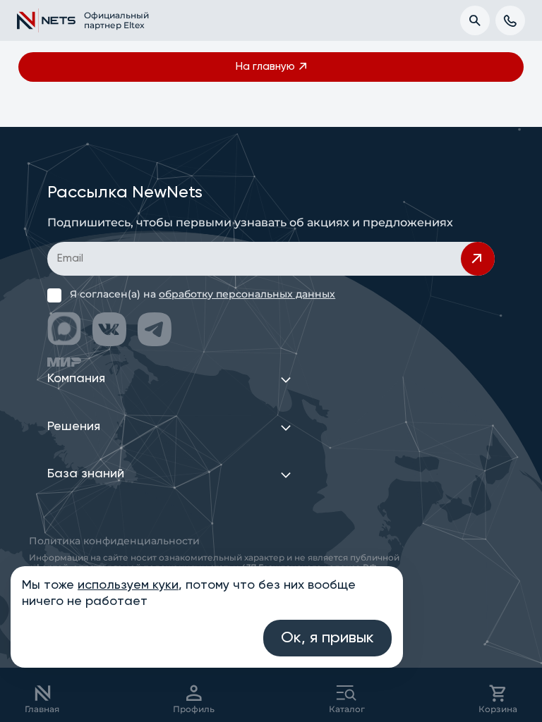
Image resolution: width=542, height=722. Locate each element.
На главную (265, 66)
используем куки (128, 585)
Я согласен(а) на (202, 294)
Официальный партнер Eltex (108, 20)
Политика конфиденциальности (114, 540)
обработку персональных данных (247, 294)
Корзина (497, 709)
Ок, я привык (327, 638)
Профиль (194, 709)
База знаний (85, 473)
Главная (42, 709)
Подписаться (478, 259)
